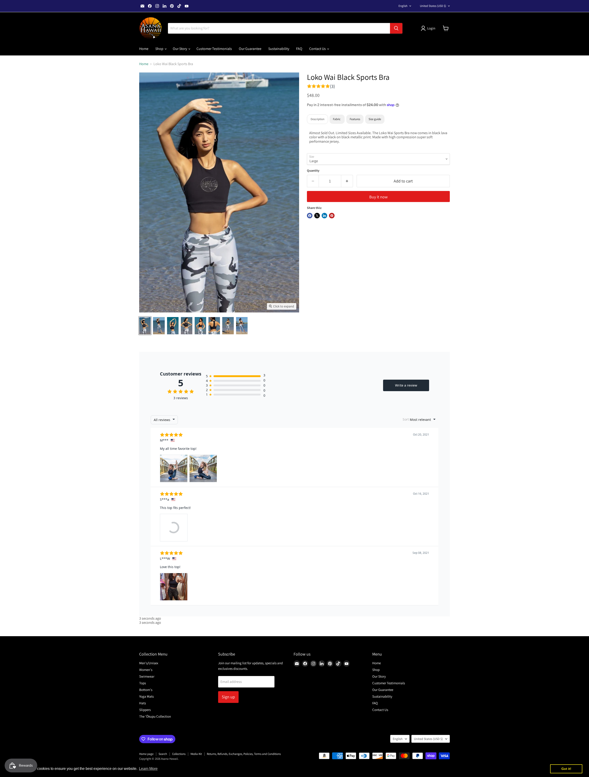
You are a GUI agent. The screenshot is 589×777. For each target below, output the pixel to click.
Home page (146, 754)
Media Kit (196, 754)
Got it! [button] (566, 769)
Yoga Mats (146, 696)
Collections (178, 754)
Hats (142, 703)
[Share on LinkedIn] (324, 215)
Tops (142, 683)
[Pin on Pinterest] (332, 215)
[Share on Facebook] (309, 215)
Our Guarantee (250, 48)
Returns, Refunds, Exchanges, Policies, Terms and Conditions (244, 754)
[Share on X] (317, 215)
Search (163, 754)
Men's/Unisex (148, 663)
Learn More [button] (148, 769)
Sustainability (278, 48)
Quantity (313, 170)
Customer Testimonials (214, 48)
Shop (159, 48)
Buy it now (378, 196)
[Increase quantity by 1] (347, 181)
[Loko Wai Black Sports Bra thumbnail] (145, 326)
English (402, 6)
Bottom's (145, 689)
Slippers (145, 710)
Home (143, 48)
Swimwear (146, 676)
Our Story (180, 48)
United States (433, 6)
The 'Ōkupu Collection (155, 716)
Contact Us (317, 48)
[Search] (396, 28)
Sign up (228, 696)
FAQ (299, 48)
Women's (145, 669)
